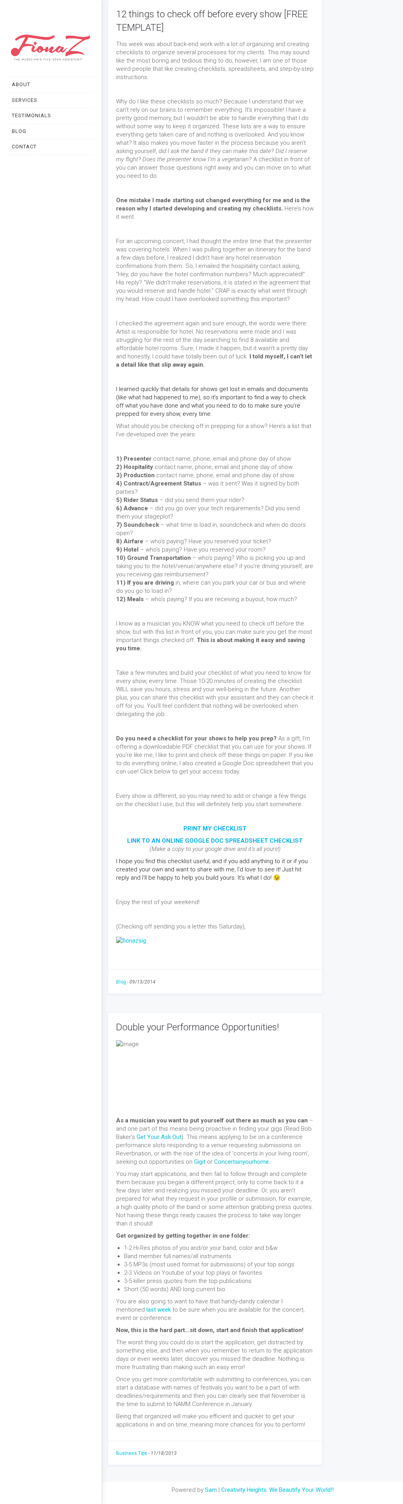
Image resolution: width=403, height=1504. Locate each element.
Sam (211, 1489)
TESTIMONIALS (31, 115)
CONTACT (24, 146)
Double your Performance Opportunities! (197, 1027)
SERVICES (24, 100)
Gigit (199, 1161)
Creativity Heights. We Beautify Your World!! (277, 1489)
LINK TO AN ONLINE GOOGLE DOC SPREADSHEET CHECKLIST (215, 840)
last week (158, 1309)
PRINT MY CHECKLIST (214, 828)
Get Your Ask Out (159, 1136)
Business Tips (131, 1453)
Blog (121, 982)
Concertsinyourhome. (242, 1161)
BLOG (19, 131)
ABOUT (21, 84)
